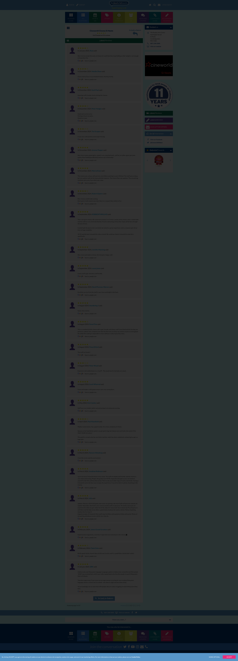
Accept (229, 657)
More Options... (214, 657)
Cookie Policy (136, 657)
